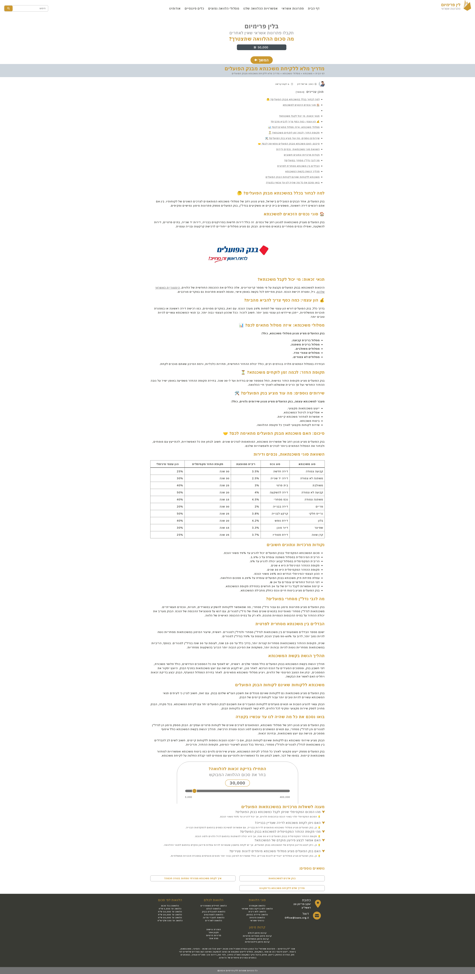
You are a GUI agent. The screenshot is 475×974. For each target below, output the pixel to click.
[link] (303, 904)
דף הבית (314, 8)
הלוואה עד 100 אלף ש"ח (170, 920)
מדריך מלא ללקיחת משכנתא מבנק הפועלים (275, 68)
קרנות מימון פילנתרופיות (257, 942)
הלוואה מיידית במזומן (257, 914)
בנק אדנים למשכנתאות (282, 878)
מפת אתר (213, 938)
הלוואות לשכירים (213, 920)
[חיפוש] (8, 8)
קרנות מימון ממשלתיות (257, 939)
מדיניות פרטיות (213, 935)
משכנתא (308, 73)
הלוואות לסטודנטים (213, 914)
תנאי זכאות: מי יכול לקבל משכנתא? (299, 115)
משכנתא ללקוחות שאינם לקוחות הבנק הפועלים (293, 176)
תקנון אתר (214, 932)
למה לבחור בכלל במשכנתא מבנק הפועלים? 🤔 (293, 99)
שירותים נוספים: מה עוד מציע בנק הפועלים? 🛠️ (292, 138)
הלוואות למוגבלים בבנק (213, 911)
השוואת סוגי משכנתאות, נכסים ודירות (298, 149)
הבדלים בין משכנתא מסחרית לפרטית (298, 165)
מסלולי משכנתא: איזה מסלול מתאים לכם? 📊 (294, 127)
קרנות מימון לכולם (257, 933)
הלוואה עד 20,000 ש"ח (170, 914)
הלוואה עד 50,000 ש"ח (170, 917)
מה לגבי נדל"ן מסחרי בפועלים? (302, 160)
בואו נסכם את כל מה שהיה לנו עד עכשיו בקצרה (293, 182)
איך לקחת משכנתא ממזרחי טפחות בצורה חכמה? (193, 878)
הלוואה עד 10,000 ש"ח (170, 911)
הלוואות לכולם (213, 908)
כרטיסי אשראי (257, 920)
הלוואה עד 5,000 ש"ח (170, 908)
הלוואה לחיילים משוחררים (214, 905)
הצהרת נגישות (213, 929)
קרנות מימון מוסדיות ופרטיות (257, 936)
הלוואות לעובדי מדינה (214, 917)
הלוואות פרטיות (257, 917)
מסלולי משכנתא (291, 73)
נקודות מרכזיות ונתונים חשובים (302, 154)
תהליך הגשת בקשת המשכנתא (302, 171)
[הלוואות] (456, 5)
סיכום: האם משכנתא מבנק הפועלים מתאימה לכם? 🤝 (289, 143)
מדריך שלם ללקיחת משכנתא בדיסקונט (282, 888)
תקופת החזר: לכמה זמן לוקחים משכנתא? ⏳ (294, 132)
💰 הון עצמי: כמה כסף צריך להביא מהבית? (295, 121)
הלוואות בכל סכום (170, 905)
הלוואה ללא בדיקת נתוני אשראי (257, 908)
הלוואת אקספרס (257, 905)
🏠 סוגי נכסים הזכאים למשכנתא (301, 104)
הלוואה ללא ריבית (257, 911)
